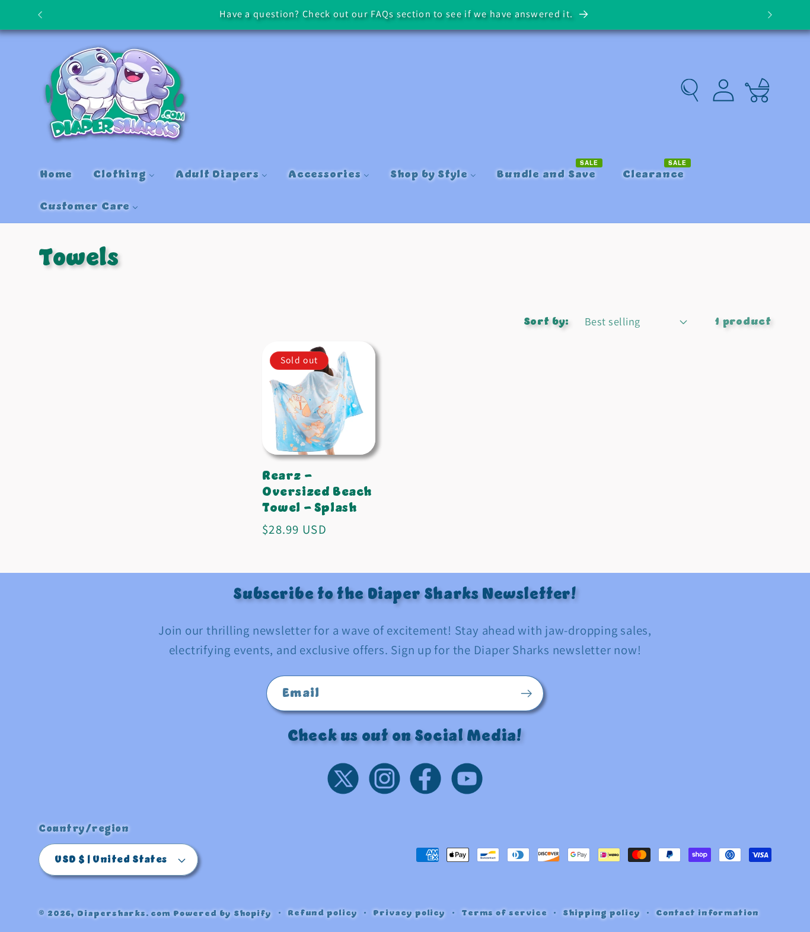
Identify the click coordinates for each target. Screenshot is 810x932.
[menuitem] (55, 175)
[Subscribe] (526, 694)
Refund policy (323, 913)
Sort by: (546, 321)
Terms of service (504, 913)
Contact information (707, 913)
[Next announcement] (770, 14)
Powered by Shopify (222, 913)
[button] (690, 90)
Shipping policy (601, 913)
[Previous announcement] (40, 14)
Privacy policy (409, 913)
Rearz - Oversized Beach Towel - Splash (317, 492)
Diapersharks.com (124, 913)
